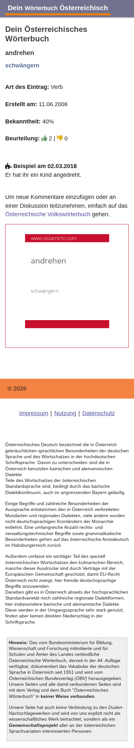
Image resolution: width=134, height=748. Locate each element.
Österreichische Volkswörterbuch (47, 214)
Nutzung (65, 413)
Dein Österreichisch (58, 7)
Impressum (33, 413)
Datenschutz (98, 413)
